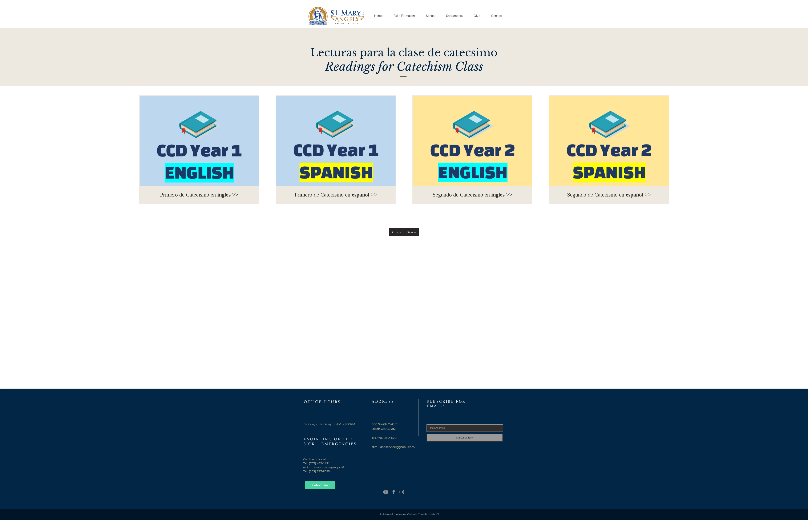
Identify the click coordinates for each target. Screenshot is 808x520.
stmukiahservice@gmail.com (393, 447)
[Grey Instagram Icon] (402, 492)
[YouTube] (386, 492)
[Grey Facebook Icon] (394, 492)
